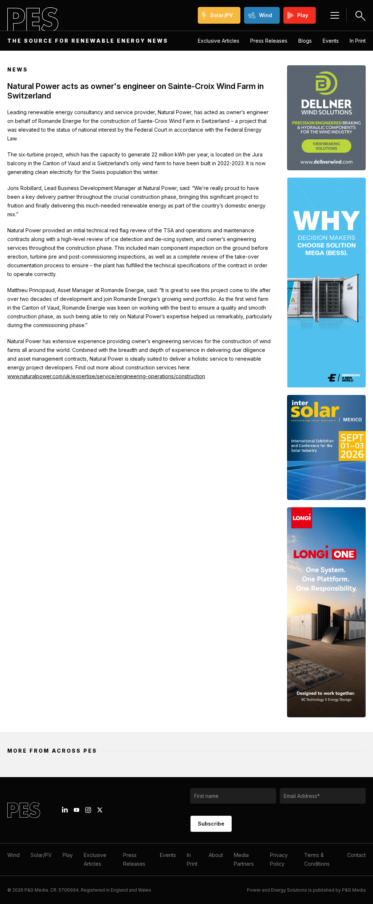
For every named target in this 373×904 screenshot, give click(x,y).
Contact (356, 855)
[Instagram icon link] (88, 810)
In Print (358, 41)
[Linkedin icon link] (65, 810)
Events (331, 41)
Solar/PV (221, 15)
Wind (265, 15)
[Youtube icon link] (76, 809)
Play (302, 15)
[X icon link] (100, 810)
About (216, 855)
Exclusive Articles (218, 41)
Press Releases (268, 41)
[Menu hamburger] (334, 15)
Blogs (305, 41)
